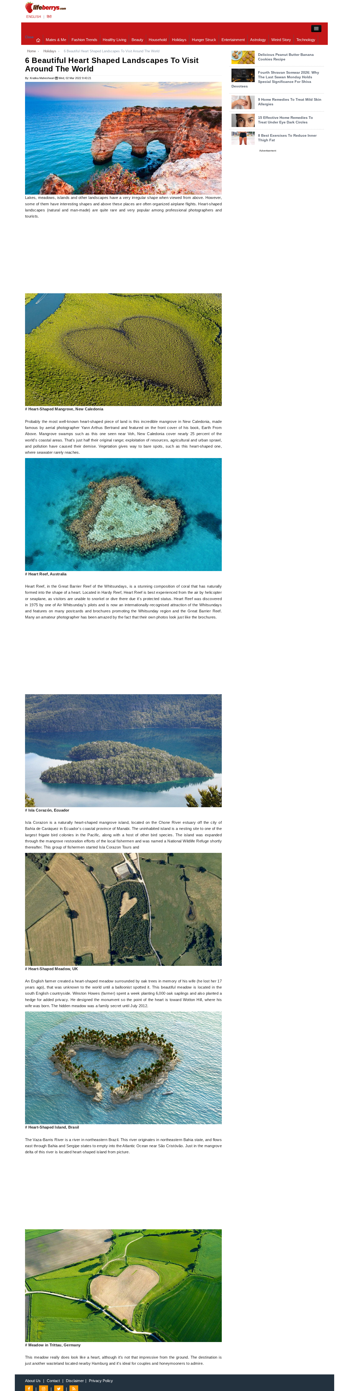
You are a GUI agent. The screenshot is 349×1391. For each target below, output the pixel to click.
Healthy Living (114, 39)
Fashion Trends (84, 39)
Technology (305, 39)
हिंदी (49, 17)
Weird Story (281, 39)
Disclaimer (75, 1381)
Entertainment (233, 39)
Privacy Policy (101, 1381)
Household (158, 39)
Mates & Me (56, 39)
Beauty (137, 39)
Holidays (179, 39)
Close (29, 37)
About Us (33, 1381)
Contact (53, 1381)
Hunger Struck (204, 39)
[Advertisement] (123, 257)
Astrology (258, 39)
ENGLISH (33, 17)
